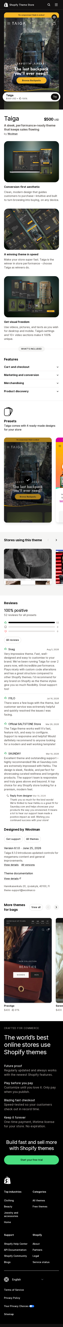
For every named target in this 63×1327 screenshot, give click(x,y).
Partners (37, 1249)
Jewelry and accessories (11, 1214)
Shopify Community (15, 1255)
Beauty (8, 1206)
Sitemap (9, 1314)
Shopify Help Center (15, 1243)
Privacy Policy (12, 1297)
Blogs (7, 1262)
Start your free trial (31, 1159)
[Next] (56, 540)
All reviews (12, 639)
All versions (28, 864)
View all (36, 907)
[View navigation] (56, 4)
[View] (28, 567)
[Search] (49, 4)
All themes (32, 839)
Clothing (9, 1200)
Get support (13, 839)
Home (7, 1222)
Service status (41, 1262)
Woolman (13, 133)
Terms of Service (14, 1289)
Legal (36, 1255)
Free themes (40, 1206)
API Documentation (15, 1249)
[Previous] (48, 540)
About (36, 1243)
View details (11, 864)
